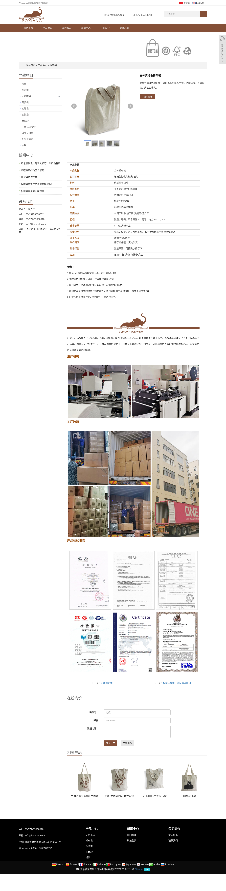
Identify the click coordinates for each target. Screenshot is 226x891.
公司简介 (105, 27)
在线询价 (148, 96)
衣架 (24, 145)
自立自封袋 (27, 133)
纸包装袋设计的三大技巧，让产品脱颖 (40, 163)
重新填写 (127, 743)
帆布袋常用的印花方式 (32, 191)
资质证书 (173, 834)
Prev (74, 106)
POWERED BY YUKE (124, 869)
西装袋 (25, 102)
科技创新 (131, 840)
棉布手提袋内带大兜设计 (119, 796)
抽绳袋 (25, 108)
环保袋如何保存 (29, 177)
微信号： (94, 712)
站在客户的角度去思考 (32, 170)
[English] (198, 2)
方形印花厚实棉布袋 (155, 796)
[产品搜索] (203, 14)
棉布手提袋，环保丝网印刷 (177, 683)
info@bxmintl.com (114, 14)
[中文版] (184, 2)
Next (130, 106)
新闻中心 (85, 27)
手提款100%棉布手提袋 (84, 796)
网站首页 (28, 27)
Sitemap (139, 869)
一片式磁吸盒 (29, 126)
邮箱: (96, 720)
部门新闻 (131, 834)
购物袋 (25, 114)
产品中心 (47, 27)
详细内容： (93, 728)
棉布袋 (53, 65)
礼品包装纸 (27, 139)
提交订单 (110, 743)
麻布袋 (25, 120)
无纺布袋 (26, 96)
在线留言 (66, 27)
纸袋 (24, 83)
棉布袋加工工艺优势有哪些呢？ (37, 184)
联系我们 (124, 27)
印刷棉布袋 (107, 683)
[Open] (222, 50)
